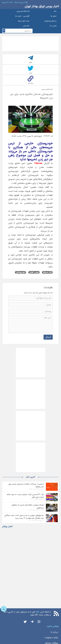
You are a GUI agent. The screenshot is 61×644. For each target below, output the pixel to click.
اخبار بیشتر (7, 526)
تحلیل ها (54, 16)
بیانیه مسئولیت (51, 637)
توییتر (30, 73)
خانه (55, 11)
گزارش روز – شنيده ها (22, 16)
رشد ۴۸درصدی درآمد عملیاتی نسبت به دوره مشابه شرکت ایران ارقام (25, 496)
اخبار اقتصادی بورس (23, 11)
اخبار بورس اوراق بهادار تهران (42, 6)
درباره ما (54, 632)
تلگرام (30, 62)
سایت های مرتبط (23, 21)
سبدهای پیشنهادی (50, 21)
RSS (37, 612)
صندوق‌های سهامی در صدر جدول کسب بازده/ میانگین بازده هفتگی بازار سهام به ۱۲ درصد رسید (24, 517)
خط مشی (26, 26)
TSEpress (38, 163)
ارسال (48, 337)
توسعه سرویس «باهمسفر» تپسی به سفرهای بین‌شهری (28, 506)
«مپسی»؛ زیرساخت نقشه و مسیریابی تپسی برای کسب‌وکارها (26, 485)
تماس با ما (53, 26)
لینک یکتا (30, 83)
